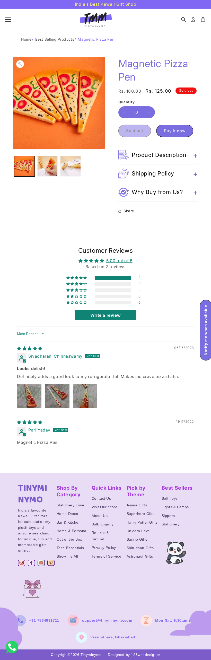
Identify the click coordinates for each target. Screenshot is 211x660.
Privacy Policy (104, 547)
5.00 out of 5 (119, 260)
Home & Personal (72, 531)
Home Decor (68, 514)
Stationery (171, 524)
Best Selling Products (54, 39)
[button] (158, 155)
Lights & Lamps (175, 507)
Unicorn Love (138, 531)
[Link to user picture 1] (29, 395)
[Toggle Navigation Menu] (8, 19)
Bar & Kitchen (69, 522)
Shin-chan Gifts (140, 548)
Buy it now (175, 130)
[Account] (193, 19)
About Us (100, 516)
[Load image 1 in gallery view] (24, 166)
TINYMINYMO (32, 494)
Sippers (168, 516)
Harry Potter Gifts (142, 522)
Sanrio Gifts (137, 539)
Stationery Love (70, 505)
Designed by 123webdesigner (134, 655)
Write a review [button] (105, 315)
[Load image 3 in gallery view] (70, 166)
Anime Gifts (137, 505)
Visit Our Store (105, 507)
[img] (29, 348)
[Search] (183, 19)
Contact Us (101, 498)
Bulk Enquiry (103, 524)
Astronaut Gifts (140, 556)
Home (26, 39)
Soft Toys (170, 498)
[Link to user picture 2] (57, 395)
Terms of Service (106, 556)
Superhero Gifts (141, 514)
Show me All (67, 556)
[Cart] (203, 19)
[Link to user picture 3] (85, 395)
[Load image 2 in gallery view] (47, 166)
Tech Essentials (70, 548)
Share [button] (129, 211)
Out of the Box (69, 539)
